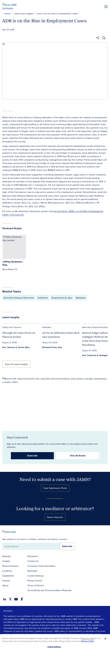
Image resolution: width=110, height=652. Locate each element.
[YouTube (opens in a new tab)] (16, 599)
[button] (97, 38)
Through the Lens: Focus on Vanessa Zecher (18, 335)
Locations (7, 570)
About (5, 585)
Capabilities (8, 575)
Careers (6, 580)
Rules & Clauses (10, 565)
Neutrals (6, 556)
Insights (6, 561)
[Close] (105, 639)
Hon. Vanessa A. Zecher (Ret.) (16, 347)
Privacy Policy (87, 641)
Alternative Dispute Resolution (18, 297)
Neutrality (32, 570)
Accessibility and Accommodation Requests (49, 590)
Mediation (81, 297)
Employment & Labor (62, 297)
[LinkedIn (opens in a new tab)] (4, 599)
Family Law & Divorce (11, 327)
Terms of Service (36, 585)
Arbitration (43, 297)
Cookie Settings (35, 575)
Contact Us (33, 561)
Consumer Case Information (41, 565)
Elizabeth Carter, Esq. (52, 347)
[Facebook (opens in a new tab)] (22, 599)
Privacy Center (35, 580)
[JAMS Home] (13, 6)
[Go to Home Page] (10, 531)
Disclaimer (33, 556)
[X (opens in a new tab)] (10, 599)
